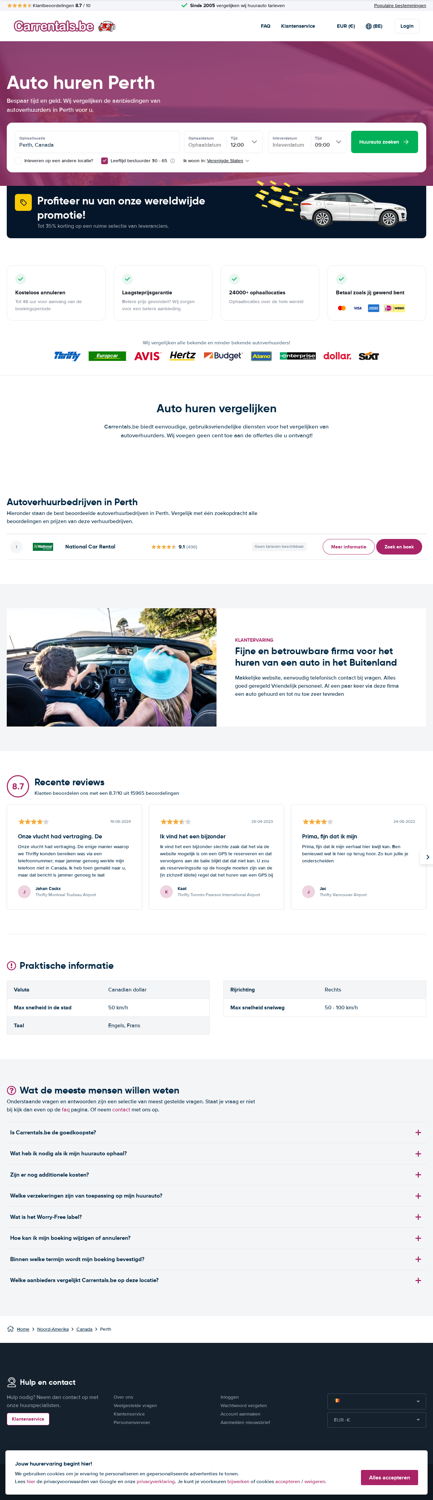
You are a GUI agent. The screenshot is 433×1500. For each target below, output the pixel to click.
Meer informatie (348, 546)
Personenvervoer (132, 1422)
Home (23, 1329)
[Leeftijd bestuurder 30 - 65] (104, 160)
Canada (84, 1329)
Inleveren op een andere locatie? (58, 161)
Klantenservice (298, 26)
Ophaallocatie (32, 138)
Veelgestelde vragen (135, 1405)
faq (66, 1109)
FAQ (265, 26)
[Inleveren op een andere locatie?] (18, 160)
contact (121, 1109)
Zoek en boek (399, 546)
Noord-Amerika (53, 1329)
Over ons (123, 1397)
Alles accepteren (389, 1477)
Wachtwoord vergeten (244, 1405)
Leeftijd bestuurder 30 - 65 (139, 161)
